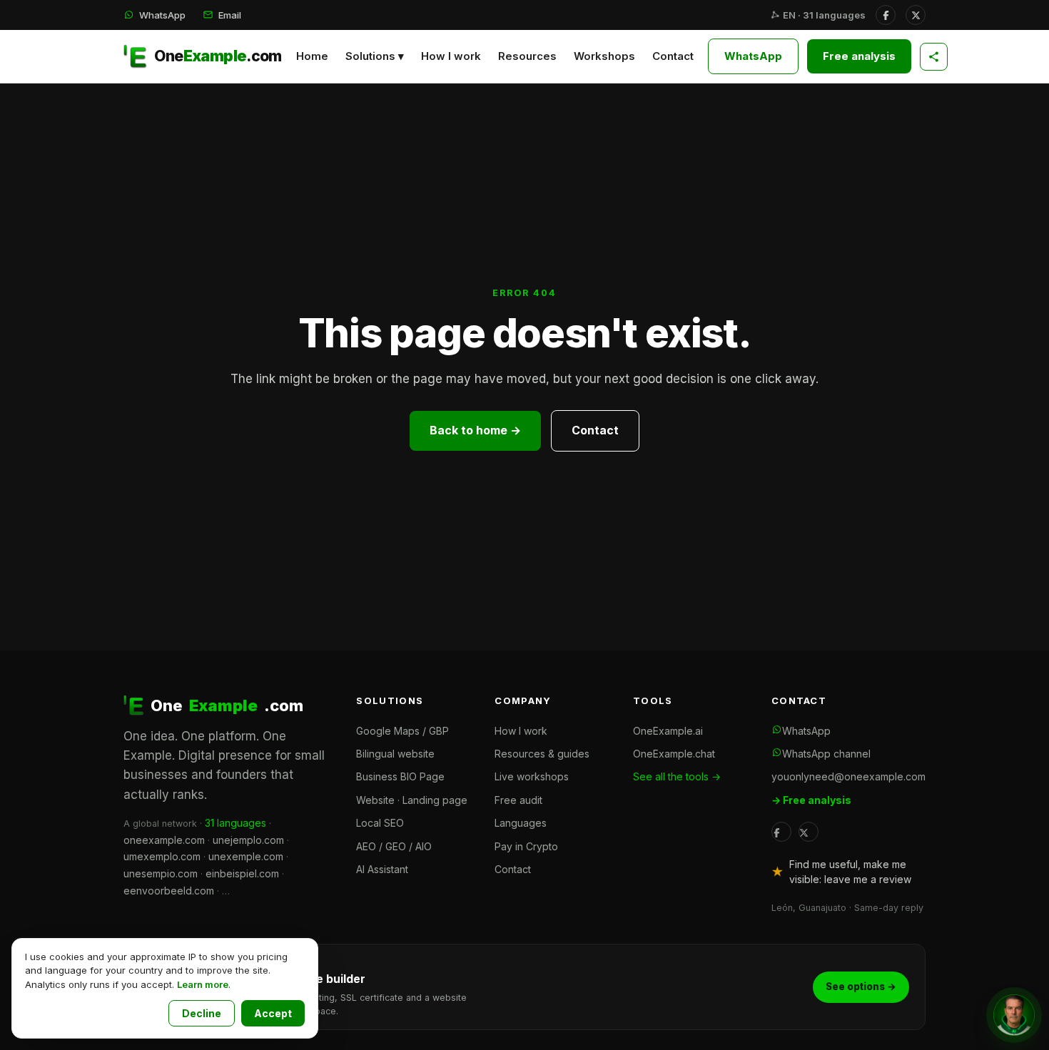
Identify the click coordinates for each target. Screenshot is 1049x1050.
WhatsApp (162, 15)
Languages (521, 823)
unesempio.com (160, 873)
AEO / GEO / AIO (394, 846)
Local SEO (380, 823)
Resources (527, 56)
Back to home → (475, 430)
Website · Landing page (411, 800)
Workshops (604, 56)
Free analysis (859, 56)
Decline (201, 1013)
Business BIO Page (400, 776)
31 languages (235, 823)
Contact (673, 56)
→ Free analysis (811, 800)
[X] (916, 15)
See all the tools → (677, 776)
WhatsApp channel (826, 754)
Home (312, 56)
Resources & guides (542, 754)
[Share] (934, 57)
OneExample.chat (674, 754)
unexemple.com (245, 856)
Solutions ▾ (374, 56)
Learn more (202, 984)
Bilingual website (395, 754)
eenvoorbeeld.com (168, 891)
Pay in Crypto (526, 846)
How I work (451, 56)
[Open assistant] (1014, 1015)
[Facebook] (886, 15)
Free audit (518, 800)
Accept (273, 1013)
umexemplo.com (162, 856)
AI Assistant (382, 869)
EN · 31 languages (823, 15)
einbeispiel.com (242, 873)
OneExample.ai (668, 731)
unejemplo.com (248, 840)
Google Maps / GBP (402, 731)
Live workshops (532, 776)
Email (229, 15)
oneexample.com (164, 840)
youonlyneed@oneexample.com (848, 776)
